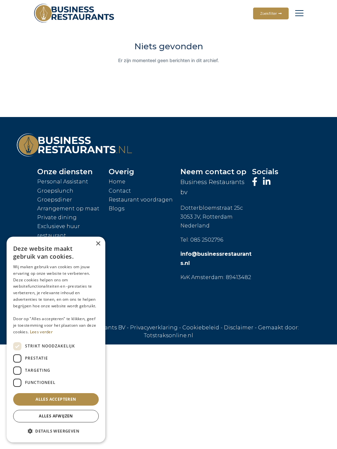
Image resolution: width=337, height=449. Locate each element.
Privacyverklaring (154, 327)
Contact (120, 191)
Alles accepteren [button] (56, 399)
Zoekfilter (268, 13)
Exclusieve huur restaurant (58, 230)
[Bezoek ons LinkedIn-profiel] (267, 182)
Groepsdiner (54, 200)
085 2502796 (206, 240)
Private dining (57, 217)
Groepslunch (55, 191)
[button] (56, 431)
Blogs (116, 208)
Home (117, 181)
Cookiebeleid (200, 327)
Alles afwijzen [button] (56, 416)
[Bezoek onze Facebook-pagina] (256, 182)
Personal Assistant (62, 181)
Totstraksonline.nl (168, 335)
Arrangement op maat (68, 208)
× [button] (97, 243)
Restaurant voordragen (141, 200)
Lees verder (41, 332)
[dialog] (56, 339)
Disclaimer (238, 327)
